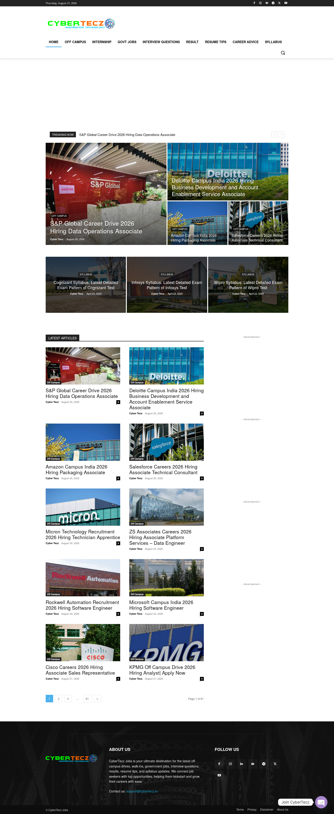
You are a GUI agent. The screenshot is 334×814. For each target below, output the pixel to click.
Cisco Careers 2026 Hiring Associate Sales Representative (80, 670)
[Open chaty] (321, 802)
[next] (281, 134)
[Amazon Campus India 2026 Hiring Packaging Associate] (197, 223)
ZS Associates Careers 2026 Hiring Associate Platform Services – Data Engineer (160, 537)
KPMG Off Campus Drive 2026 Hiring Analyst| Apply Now (162, 670)
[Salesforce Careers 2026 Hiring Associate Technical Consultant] (258, 223)
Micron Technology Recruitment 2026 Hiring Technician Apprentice (83, 534)
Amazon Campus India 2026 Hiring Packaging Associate (76, 469)
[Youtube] (285, 3)
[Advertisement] (201, 23)
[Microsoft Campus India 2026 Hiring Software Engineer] (166, 577)
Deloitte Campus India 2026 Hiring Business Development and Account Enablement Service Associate (166, 399)
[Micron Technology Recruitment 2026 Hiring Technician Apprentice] (83, 507)
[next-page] (97, 698)
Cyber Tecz (52, 402)
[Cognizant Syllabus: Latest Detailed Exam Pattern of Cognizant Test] (86, 285)
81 (87, 699)
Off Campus (59, 215)
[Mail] (266, 3)
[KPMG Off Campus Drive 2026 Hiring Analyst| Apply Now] (166, 642)
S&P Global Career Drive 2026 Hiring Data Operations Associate (127, 134)
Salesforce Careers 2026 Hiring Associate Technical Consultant (163, 469)
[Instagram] (260, 3)
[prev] (274, 134)
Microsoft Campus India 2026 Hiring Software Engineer (161, 605)
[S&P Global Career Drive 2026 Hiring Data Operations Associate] (106, 194)
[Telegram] (273, 3)
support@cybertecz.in (142, 791)
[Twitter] (279, 3)
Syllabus (86, 274)
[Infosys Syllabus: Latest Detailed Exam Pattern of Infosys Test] (167, 285)
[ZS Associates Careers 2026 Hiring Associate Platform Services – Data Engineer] (166, 507)
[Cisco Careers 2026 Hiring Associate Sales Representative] (83, 642)
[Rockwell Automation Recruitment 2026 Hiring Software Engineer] (83, 577)
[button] (282, 52)
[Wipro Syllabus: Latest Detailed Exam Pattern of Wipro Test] (248, 285)
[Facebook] (254, 3)
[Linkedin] (241, 764)
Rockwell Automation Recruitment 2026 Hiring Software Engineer (82, 605)
